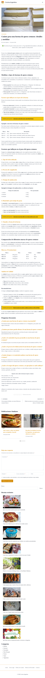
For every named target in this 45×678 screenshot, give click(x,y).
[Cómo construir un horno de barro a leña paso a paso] (12, 592)
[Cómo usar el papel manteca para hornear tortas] (12, 606)
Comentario (5, 456)
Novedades (3, 34)
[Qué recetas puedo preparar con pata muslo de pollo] (12, 620)
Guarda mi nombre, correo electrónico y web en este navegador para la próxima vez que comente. (21, 477)
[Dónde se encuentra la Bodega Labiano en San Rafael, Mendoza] (12, 563)
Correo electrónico (21, 473)
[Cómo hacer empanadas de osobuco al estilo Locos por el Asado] (12, 549)
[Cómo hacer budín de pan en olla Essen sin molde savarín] (12, 517)
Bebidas (5, 646)
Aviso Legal (11, 667)
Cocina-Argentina (6, 42)
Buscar (2, 486)
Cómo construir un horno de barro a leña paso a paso (14, 599)
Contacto (38, 667)
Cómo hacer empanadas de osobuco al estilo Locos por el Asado (16, 555)
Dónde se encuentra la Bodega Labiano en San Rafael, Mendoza (16, 571)
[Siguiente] (41, 427)
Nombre (4, 473)
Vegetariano (6, 657)
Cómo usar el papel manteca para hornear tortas (13, 612)
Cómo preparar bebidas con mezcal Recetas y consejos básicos (11, 401)
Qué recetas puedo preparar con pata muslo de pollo (14, 626)
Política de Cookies (20, 667)
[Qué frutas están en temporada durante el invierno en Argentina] (12, 634)
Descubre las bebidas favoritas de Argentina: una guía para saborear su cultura (33, 432)
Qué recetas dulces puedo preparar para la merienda (14, 509)
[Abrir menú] (42, 2)
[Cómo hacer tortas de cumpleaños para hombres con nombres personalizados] (12, 533)
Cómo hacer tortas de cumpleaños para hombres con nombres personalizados (19, 541)
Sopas (5, 655)
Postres (5, 654)
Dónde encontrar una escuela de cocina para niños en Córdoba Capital (34, 401)
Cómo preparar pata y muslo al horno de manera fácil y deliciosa (17, 585)
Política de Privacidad (29, 667)
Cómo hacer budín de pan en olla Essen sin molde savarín (15, 523)
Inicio (6, 667)
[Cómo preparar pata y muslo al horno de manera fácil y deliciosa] (12, 578)
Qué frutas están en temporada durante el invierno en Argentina (16, 640)
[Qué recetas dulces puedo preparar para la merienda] (12, 501)
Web (32, 473)
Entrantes (6, 648)
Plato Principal (7, 652)
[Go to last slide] (3, 427)
